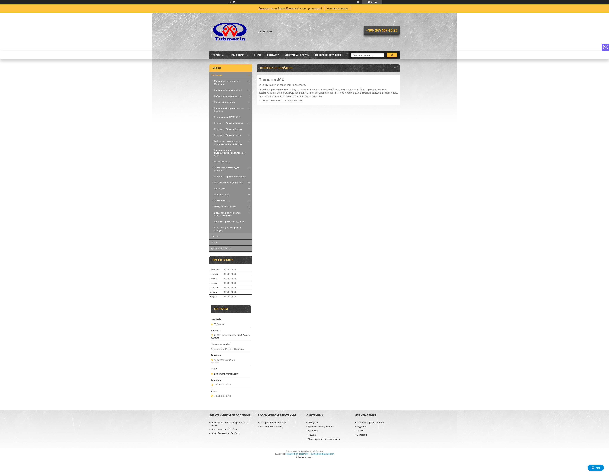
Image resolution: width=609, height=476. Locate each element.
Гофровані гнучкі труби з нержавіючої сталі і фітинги (228, 142)
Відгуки (214, 242)
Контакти (273, 55)
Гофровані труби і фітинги (370, 422)
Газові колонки (221, 161)
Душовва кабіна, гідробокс (321, 426)
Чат (598, 467)
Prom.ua (319, 451)
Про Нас (215, 236)
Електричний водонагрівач (273, 422)
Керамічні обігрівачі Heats (227, 135)
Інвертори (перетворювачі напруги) (227, 229)
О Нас (257, 55)
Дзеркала (313, 430)
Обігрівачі (362, 435)
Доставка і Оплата (297, 55)
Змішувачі (313, 422)
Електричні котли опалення (228, 90)
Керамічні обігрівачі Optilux (228, 129)
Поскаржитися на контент (296, 454)
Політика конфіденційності (322, 454)
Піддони (312, 435)
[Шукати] (392, 55)
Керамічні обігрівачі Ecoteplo (229, 123)
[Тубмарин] (230, 31)
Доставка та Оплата (221, 248)
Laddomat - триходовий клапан (230, 176)
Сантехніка (220, 188)
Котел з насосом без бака (224, 429)
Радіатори (362, 426)
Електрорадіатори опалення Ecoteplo (229, 109)
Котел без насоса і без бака (225, 433)
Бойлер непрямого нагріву (228, 96)
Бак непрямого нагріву (271, 426)
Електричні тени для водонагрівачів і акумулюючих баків (229, 153)
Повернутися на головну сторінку (282, 100)
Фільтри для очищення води (228, 182)
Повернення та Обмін (328, 55)
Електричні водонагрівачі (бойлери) (227, 82)
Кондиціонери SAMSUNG (227, 117)
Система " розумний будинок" (229, 221)
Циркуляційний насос (225, 206)
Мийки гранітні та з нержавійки (324, 439)
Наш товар (237, 55)
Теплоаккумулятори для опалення (226, 169)
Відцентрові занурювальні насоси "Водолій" (227, 214)
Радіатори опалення (224, 102)
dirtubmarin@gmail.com (226, 373)
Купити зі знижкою (337, 8)
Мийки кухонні (221, 194)
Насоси (360, 430)
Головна (218, 55)
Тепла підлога (221, 200)
